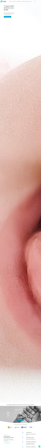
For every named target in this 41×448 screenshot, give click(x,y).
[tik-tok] (1, 226)
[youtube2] (1, 224)
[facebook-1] (1, 221)
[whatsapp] (1, 225)
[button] (39, 446)
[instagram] (1, 222)
